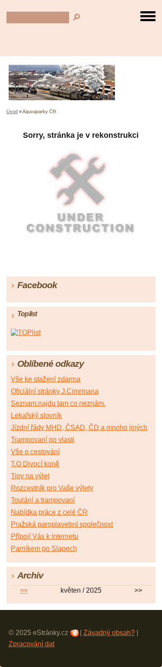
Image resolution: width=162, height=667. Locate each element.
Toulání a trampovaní (43, 500)
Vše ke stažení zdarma (45, 379)
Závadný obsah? (109, 632)
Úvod (12, 111)
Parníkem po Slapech (44, 548)
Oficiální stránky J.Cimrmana (54, 391)
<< (24, 590)
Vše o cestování (35, 451)
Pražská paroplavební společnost (62, 524)
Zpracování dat (31, 644)
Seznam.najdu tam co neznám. (58, 403)
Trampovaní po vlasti (42, 439)
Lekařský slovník (36, 415)
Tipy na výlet (30, 476)
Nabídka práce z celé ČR (49, 512)
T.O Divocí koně (35, 463)
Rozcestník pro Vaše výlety (52, 488)
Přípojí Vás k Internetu (44, 536)
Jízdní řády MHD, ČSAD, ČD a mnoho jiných (79, 427)
